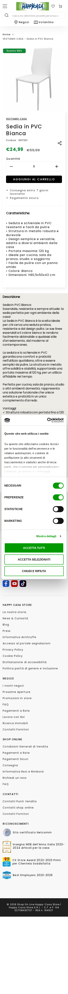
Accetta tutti (34, 548)
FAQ (5, 704)
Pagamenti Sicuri (15, 759)
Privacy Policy (13, 650)
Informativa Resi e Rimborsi (23, 771)
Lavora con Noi (14, 717)
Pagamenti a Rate (16, 711)
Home (6, 34)
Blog (6, 625)
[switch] (58, 497)
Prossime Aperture (16, 692)
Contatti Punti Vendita (20, 801)
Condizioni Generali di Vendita (25, 746)
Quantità (13, 158)
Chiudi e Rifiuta (34, 571)
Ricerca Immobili (15, 723)
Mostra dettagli (46, 536)
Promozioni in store (17, 698)
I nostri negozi (13, 686)
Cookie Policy (13, 656)
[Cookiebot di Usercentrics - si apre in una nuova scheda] (48, 420)
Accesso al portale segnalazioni (26, 643)
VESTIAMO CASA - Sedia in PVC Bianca (28, 38)
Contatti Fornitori (16, 729)
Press (6, 631)
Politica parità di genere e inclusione (30, 668)
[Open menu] (5, 6)
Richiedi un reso (14, 778)
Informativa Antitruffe (19, 637)
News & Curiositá (15, 618)
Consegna (10, 765)
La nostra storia (14, 612)
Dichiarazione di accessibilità (24, 662)
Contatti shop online (18, 807)
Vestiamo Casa (16, 118)
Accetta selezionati (34, 559)
